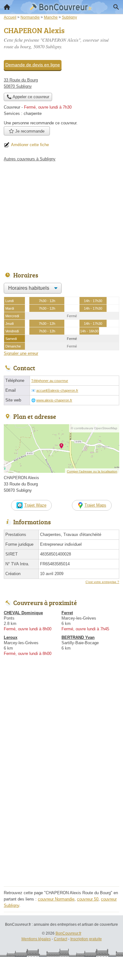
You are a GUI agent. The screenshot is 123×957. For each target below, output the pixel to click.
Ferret (67, 612)
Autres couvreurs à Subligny (30, 159)
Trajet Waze (35, 505)
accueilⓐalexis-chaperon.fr (57, 390)
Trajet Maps (95, 505)
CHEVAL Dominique (23, 612)
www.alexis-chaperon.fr (54, 400)
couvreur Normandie (56, 899)
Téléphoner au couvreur (49, 381)
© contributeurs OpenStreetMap (94, 428)
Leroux (10, 637)
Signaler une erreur (21, 353)
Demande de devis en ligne (32, 64)
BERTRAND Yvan (78, 637)
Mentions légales (36, 939)
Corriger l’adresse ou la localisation (92, 471)
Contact (60, 939)
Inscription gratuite (86, 939)
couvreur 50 (87, 899)
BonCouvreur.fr (68, 933)
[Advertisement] (61, 822)
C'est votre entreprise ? (102, 582)
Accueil (7, 7)
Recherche (116, 7)
